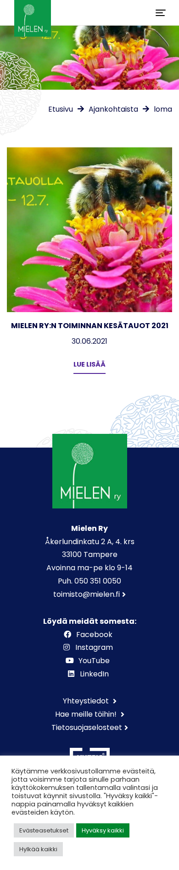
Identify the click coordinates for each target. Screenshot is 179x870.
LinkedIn (94, 674)
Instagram (94, 647)
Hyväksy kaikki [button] (103, 830)
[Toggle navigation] (161, 12)
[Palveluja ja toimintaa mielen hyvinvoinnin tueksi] (32, 12)
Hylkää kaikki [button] (38, 849)
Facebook (94, 634)
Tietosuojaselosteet (86, 727)
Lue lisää (89, 364)
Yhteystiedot (87, 701)
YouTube (94, 660)
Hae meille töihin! (86, 714)
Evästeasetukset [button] (43, 830)
